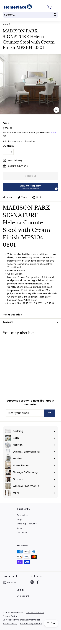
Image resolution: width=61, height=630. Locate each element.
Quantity (8, 145)
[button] (30, 187)
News (19, 528)
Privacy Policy (10, 616)
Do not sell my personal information (22, 619)
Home (5, 24)
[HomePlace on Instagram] (32, 582)
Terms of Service (35, 612)
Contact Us (22, 515)
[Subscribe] (49, 413)
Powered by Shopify (31, 623)
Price (6, 123)
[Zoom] (56, 110)
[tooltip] (56, 188)
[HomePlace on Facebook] (37, 582)
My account (23, 595)
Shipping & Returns (27, 523)
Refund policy (10, 623)
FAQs (19, 519)
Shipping (7, 141)
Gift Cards (22, 532)
